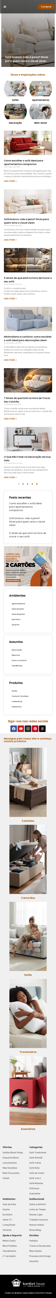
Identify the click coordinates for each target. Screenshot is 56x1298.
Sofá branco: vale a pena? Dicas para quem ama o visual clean (27, 522)
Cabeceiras (17, 701)
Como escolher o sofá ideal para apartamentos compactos (25, 507)
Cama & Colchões (20, 696)
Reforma (16, 655)
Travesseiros (28, 1052)
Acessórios (16, 706)
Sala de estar (18, 609)
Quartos (15, 624)
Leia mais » (10, 181)
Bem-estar (40, 122)
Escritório (16, 619)
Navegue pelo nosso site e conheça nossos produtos (27, 740)
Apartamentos (40, 100)
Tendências (17, 665)
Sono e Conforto (19, 660)
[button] (5, 7)
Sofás (15, 100)
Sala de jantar (18, 614)
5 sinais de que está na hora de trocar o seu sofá (27, 534)
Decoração (15, 122)
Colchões (28, 821)
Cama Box (28, 898)
